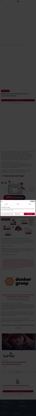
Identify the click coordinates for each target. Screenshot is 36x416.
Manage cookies (17, 213)
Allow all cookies (29, 213)
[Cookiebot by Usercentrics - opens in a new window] (31, 201)
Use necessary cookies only (6, 213)
